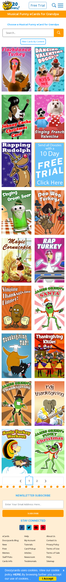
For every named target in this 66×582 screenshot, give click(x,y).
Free (4, 548)
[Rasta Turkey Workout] (16, 451)
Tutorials (28, 544)
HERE (17, 574)
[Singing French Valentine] (49, 117)
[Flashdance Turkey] (16, 69)
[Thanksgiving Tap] (16, 355)
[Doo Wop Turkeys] (49, 212)
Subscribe (33, 513)
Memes (6, 553)
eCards (5, 536)
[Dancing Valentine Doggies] (49, 69)
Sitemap (50, 561)
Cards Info (7, 561)
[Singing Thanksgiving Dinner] (16, 308)
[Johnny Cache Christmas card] (16, 117)
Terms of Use (52, 548)
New (4, 544)
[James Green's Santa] (49, 308)
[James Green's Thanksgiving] (16, 403)
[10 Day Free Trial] (49, 164)
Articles (27, 553)
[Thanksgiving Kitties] (49, 355)
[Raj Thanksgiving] (49, 403)
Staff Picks (7, 557)
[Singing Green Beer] (16, 212)
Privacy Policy (52, 544)
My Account (29, 540)
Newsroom (29, 557)
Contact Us (51, 540)
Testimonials (30, 561)
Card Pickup (30, 548)
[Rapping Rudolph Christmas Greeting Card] (16, 164)
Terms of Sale (53, 553)
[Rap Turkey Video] (49, 260)
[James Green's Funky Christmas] (49, 451)
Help (26, 536)
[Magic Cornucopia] (16, 260)
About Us (50, 536)
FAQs (48, 557)
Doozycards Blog (10, 540)
